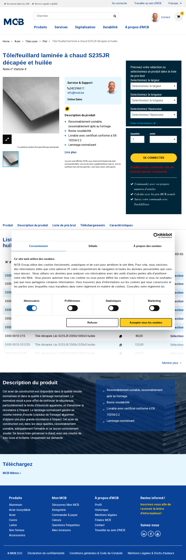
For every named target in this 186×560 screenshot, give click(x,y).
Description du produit (32, 225)
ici (162, 286)
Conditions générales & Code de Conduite (96, 553)
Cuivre (13, 520)
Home (6, 41)
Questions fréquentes (66, 525)
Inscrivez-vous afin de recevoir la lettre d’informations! (155, 509)
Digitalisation (85, 27)
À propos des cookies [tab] (147, 246)
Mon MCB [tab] (59, 498)
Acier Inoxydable (19, 510)
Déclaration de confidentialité (45, 553)
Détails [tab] (93, 246)
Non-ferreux (16, 530)
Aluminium (15, 505)
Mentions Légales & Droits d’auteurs (151, 553)
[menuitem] (119, 3)
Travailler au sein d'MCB (147, 3)
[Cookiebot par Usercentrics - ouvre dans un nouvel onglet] (156, 235)
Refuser (92, 322)
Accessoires (17, 535)
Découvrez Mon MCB (65, 505)
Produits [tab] (15, 498)
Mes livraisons (61, 530)
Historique (101, 510)
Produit (8, 225)
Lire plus (70, 152)
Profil (98, 505)
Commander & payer (65, 515)
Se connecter (119, 3)
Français (173, 3)
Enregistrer (59, 510)
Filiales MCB (103, 520)
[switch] (72, 308)
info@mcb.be (75, 92)
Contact (99, 525)
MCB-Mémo (11, 473)
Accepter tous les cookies (146, 322)
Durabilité (110, 27)
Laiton (13, 525)
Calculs (56, 520)
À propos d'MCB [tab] (107, 498)
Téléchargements (92, 225)
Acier (12, 515)
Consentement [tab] (38, 246)
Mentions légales (106, 515)
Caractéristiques (121, 225)
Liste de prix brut (64, 225)
